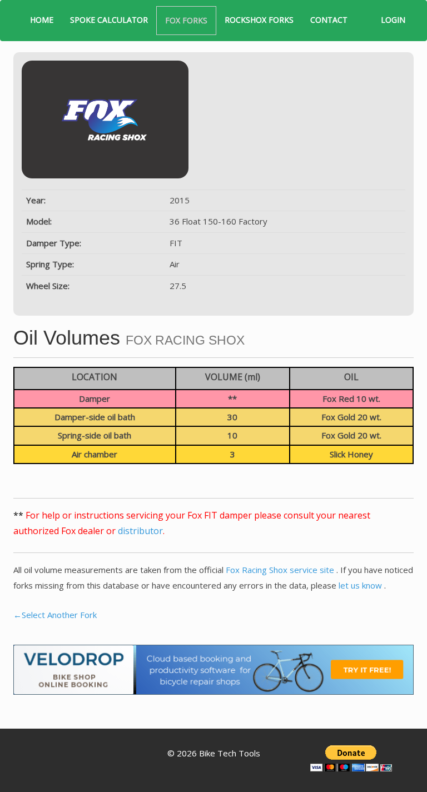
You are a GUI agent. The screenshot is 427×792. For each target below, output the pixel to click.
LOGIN (393, 19)
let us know (361, 585)
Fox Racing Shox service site (281, 569)
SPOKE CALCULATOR (109, 19)
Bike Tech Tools (229, 753)
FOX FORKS (186, 20)
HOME (41, 19)
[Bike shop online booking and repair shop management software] (213, 668)
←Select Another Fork (55, 614)
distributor (140, 531)
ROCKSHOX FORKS (259, 19)
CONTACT (328, 19)
